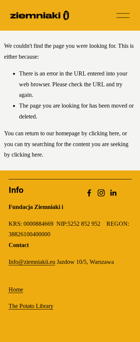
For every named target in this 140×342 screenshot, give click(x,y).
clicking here (104, 133)
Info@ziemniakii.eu (32, 262)
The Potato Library (31, 306)
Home (16, 289)
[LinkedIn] (113, 193)
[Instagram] (101, 193)
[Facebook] (89, 193)
